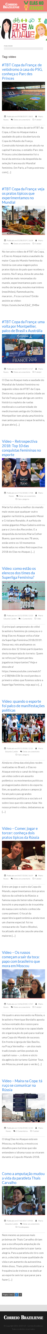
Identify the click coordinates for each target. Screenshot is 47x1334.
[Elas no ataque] (35, 6)
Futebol (38, 119)
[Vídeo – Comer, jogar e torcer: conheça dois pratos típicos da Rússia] (23, 855)
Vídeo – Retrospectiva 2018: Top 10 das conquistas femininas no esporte (21, 448)
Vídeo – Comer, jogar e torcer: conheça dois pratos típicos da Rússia (20, 833)
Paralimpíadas (23, 1227)
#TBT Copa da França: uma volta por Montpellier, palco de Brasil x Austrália (23, 326)
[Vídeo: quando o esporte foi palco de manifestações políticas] (23, 728)
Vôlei (39, 619)
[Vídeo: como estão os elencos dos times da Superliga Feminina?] (23, 595)
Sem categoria (23, 499)
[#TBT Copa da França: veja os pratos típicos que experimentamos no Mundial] (23, 220)
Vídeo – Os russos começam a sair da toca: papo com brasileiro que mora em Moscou (21, 959)
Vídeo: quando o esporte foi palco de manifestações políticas (23, 705)
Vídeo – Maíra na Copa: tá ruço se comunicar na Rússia (22, 1085)
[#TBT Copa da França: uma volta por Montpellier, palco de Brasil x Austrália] (23, 348)
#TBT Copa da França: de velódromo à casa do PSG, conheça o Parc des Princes (22, 71)
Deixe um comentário (22, 119)
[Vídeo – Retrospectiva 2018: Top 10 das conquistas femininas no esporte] (23, 472)
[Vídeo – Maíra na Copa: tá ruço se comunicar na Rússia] (23, 1107)
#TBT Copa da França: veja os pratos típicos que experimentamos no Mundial (23, 195)
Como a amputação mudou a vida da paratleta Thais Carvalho (23, 1178)
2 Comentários (22, 1131)
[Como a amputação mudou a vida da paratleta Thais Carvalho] (23, 1200)
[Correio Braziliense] (12, 6)
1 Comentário (26, 619)
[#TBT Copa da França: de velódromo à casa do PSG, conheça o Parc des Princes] (23, 96)
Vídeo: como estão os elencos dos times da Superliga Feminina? (19, 573)
